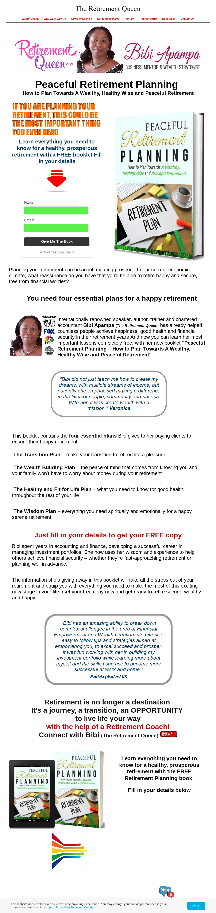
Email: (29, 220)
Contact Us (187, 18)
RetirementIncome (108, 18)
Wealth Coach (30, 18)
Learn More (55, 907)
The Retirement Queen (108, 8)
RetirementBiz (148, 18)
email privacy (66, 252)
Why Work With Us (55, 18)
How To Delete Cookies (79, 907)
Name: (29, 202)
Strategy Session (81, 18)
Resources (169, 18)
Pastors (129, 18)
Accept (196, 905)
